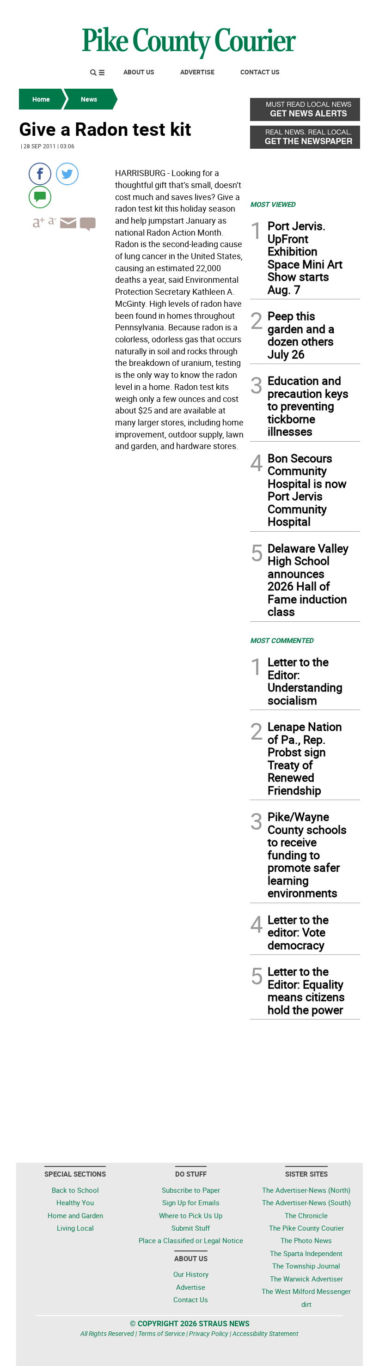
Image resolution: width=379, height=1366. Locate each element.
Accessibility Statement (265, 1333)
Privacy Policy (208, 1333)
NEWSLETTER (285, 10)
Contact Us (260, 71)
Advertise (197, 71)
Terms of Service (161, 1333)
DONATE (337, 10)
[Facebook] (40, 174)
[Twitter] (67, 174)
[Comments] (40, 196)
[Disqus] (132, 581)
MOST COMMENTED (281, 640)
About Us (138, 71)
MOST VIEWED (272, 204)
